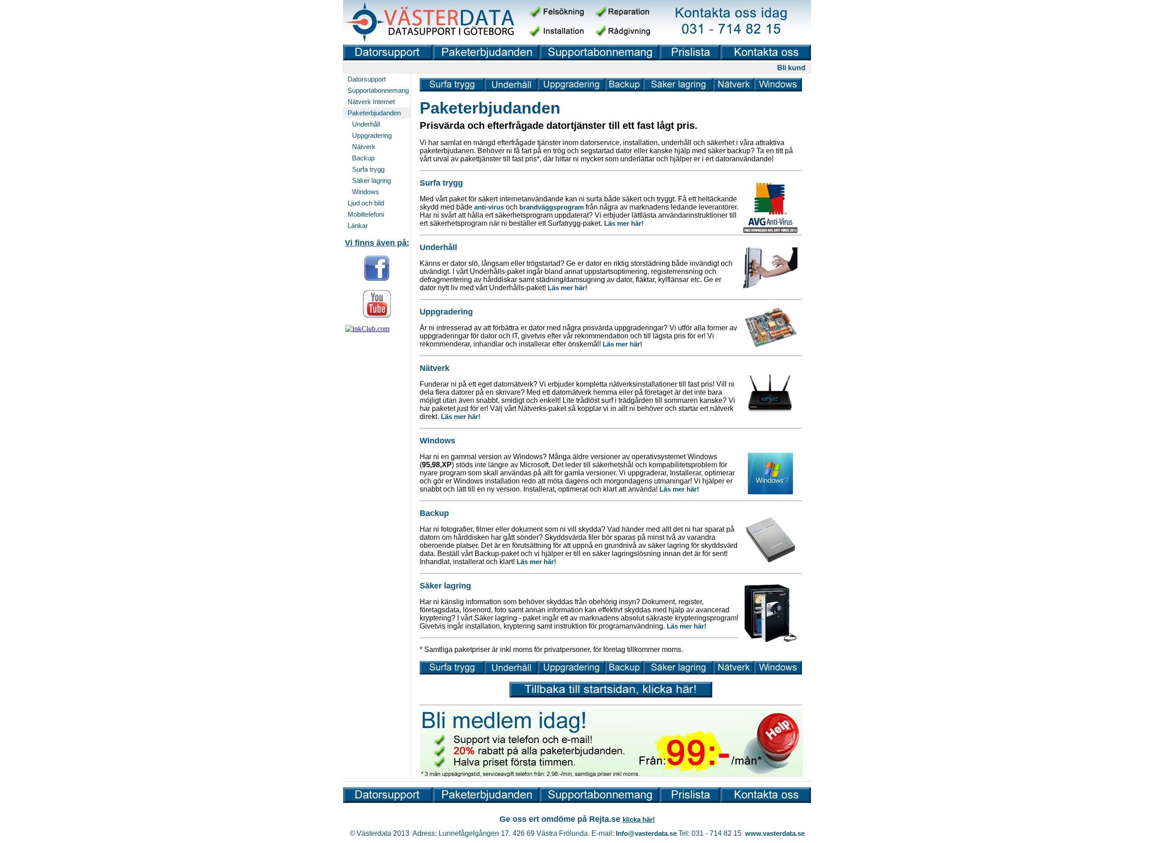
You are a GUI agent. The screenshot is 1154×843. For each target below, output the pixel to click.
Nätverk (364, 146)
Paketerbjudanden (374, 113)
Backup (363, 158)
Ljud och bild (366, 203)
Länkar (358, 225)
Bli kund (791, 68)
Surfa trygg (368, 169)
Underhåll (366, 124)
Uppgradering (372, 135)
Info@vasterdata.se (646, 833)
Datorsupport (367, 79)
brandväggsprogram (551, 207)
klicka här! (639, 819)
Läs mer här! (624, 223)
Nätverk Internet (371, 101)
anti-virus (489, 207)
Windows (365, 192)
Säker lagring (371, 180)
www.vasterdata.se (775, 833)
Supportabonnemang (378, 90)
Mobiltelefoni (366, 214)
